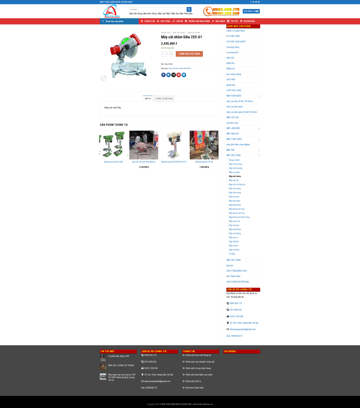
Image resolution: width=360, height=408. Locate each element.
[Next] (218, 158)
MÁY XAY (230, 150)
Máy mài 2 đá (234, 221)
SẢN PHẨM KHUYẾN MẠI (237, 281)
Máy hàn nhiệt (234, 201)
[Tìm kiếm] (189, 9)
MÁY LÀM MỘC (233, 128)
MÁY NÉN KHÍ (232, 133)
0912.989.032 (236, 309)
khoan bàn (230, 85)
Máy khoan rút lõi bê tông (239, 217)
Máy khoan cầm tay (237, 213)
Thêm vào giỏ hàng (189, 53)
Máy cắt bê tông (235, 164)
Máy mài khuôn (235, 229)
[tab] (148, 98)
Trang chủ (165, 32)
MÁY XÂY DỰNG (233, 260)
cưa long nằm (232, 52)
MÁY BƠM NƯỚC (233, 95)
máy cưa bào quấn (234, 106)
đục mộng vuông (233, 74)
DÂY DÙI (230, 58)
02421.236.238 (236, 316)
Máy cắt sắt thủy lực (237, 184)
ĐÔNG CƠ (230, 68)
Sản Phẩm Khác (233, 276)
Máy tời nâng (234, 250)
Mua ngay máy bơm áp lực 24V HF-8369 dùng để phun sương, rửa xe (121, 377)
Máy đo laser (234, 197)
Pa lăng (232, 254)
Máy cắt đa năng (235, 168)
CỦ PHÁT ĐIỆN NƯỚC (236, 41)
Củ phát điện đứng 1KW (118, 356)
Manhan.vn (208, 404)
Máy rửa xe (233, 237)
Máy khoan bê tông (236, 209)
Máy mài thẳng (235, 233)
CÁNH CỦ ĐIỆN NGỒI (235, 30)
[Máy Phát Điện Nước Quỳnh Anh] (112, 11)
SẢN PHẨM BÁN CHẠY (236, 270)
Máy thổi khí (233, 241)
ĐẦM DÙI (230, 63)
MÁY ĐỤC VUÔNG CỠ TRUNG (121, 365)
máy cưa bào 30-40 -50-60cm (239, 101)
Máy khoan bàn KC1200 (113, 162)
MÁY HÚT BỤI (232, 117)
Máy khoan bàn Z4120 (204, 162)
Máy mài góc (234, 225)
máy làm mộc (232, 123)
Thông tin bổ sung (164, 99)
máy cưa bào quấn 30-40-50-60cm (241, 112)
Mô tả (148, 99)
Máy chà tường (235, 192)
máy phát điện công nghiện (238, 144)
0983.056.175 (236, 303)
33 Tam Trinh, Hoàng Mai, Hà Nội (244, 323)
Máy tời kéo (233, 245)
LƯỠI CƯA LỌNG (233, 90)
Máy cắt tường (235, 188)
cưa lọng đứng (232, 47)
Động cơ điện (234, 160)
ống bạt (229, 265)
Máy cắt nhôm (235, 176)
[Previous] (100, 158)
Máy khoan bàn (235, 205)
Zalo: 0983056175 (234, 336)
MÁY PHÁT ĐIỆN (234, 139)
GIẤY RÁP (230, 79)
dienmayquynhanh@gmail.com (243, 329)
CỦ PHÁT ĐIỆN (233, 36)
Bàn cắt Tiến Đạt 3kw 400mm (143, 162)
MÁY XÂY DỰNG (233, 155)
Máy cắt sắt (233, 180)
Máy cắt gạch (234, 172)
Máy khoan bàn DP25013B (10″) (173, 162)
